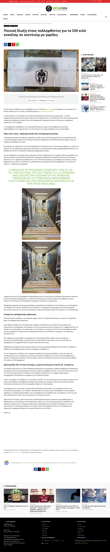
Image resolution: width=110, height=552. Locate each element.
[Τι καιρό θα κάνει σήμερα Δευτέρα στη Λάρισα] (94, 496)
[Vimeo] (97, 1)
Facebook (46, 540)
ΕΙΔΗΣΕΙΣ (10, 23)
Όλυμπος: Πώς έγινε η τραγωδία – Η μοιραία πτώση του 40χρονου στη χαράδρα (97, 87)
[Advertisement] (41, 428)
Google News (37, 463)
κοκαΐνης (49, 109)
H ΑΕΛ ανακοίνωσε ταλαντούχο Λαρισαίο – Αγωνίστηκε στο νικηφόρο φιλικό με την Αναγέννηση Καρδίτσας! (97, 98)
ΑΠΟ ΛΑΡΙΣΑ (84, 73)
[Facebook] (90, 1)
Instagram (56, 540)
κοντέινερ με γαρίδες (46, 111)
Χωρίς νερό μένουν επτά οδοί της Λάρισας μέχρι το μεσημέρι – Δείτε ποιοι (68, 507)
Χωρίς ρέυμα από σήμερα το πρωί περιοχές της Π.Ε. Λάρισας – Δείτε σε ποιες (98, 108)
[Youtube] (100, 1)
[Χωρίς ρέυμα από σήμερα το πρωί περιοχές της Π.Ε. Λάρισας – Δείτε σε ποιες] (85, 108)
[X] (95, 1)
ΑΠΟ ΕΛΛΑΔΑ (17, 23)
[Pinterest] (13, 44)
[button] (106, 17)
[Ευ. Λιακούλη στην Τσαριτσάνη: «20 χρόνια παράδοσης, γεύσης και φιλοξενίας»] (93, 64)
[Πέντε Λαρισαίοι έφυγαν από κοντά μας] (16, 496)
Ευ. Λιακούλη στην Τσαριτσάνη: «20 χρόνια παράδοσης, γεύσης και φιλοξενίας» (92, 76)
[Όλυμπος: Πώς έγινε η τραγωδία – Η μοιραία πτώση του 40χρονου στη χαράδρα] (85, 86)
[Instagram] (93, 1)
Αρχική (5, 23)
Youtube (46, 543)
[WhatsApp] (17, 44)
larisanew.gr (26, 463)
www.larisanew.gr (16, 452)
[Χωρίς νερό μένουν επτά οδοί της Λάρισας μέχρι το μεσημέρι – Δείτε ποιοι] (68, 496)
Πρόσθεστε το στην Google (42, 100)
